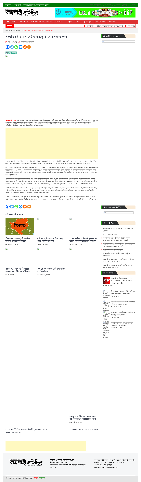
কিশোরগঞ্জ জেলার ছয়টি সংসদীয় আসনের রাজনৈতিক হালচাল (18, 239)
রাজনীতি (49, 21)
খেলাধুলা (69, 21)
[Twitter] (12, 47)
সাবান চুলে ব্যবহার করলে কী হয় (113, 250)
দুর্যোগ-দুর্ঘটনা (88, 21)
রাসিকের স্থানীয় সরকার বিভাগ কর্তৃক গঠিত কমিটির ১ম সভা (50, 239)
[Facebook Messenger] (20, 47)
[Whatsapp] (16, 47)
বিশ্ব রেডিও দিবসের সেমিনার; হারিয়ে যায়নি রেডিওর (51, 270)
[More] (29, 47)
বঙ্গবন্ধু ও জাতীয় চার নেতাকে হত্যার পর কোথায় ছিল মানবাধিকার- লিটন (83, 417)
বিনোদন (77, 21)
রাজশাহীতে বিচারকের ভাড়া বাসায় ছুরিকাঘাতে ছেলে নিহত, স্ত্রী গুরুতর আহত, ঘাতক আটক (121, 280)
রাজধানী (31, 42)
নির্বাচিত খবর (100, 21)
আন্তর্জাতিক (59, 21)
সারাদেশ (22, 21)
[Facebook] (8, 47)
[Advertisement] (52, 143)
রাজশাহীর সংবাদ (35, 21)
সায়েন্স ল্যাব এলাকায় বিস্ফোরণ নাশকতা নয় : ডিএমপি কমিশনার (18, 270)
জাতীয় (14, 21)
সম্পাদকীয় (111, 21)
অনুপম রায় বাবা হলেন (130, 26)
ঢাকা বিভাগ (24, 42)
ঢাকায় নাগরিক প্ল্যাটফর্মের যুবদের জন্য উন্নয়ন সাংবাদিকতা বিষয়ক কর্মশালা (84, 239)
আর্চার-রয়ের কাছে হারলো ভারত (84, 429)
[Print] (25, 47)
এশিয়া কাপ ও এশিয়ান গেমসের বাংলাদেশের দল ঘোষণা (31, 5)
